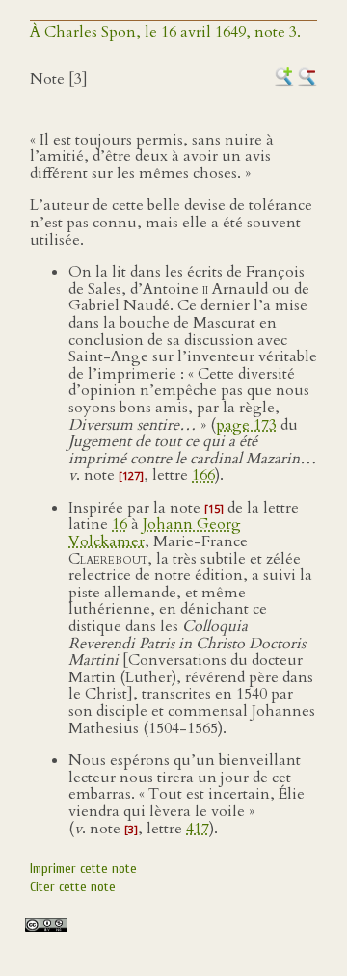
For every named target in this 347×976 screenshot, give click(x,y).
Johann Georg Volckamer (154, 533)
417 (197, 828)
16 (119, 524)
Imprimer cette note (83, 868)
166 (203, 475)
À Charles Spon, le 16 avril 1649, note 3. (165, 31)
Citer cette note (73, 887)
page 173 (246, 424)
